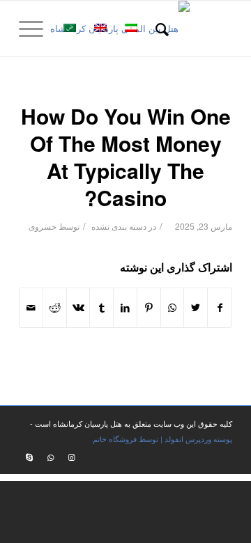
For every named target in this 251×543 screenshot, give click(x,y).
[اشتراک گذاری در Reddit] (54, 307)
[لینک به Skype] (29, 456)
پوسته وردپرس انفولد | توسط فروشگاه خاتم (162, 438)
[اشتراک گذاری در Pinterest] (148, 307)
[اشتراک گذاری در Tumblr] (101, 307)
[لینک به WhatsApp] (50, 456)
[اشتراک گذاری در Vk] (78, 307)
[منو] (35, 28)
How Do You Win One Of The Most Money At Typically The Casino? (126, 156)
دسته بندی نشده (118, 226)
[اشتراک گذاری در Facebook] (219, 307)
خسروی (42, 226)
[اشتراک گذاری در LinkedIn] (125, 307)
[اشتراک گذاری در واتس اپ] (172, 307)
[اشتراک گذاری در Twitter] (195, 307)
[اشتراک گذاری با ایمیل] (31, 307)
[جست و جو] (160, 28)
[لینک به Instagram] (71, 456)
